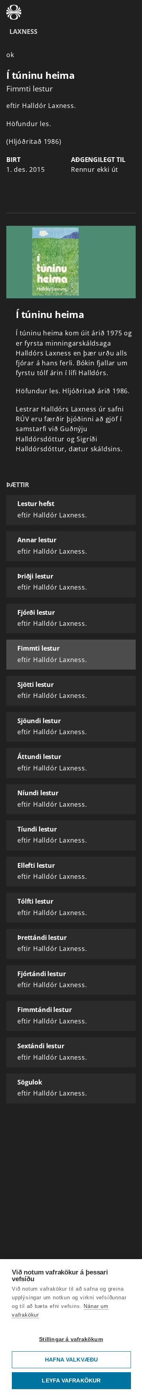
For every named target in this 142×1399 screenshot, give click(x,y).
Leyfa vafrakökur (71, 1381)
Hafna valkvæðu (71, 1360)
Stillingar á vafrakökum (71, 1339)
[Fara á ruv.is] (13, 12)
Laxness (23, 31)
